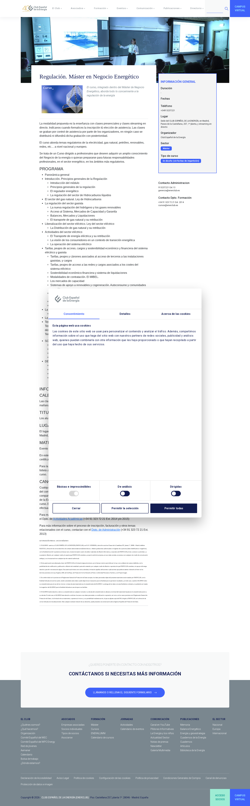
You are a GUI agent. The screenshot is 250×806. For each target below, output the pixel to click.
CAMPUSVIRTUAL (240, 8)
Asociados (77, 8)
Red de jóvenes (29, 746)
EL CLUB (25, 719)
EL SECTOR (219, 719)
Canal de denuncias (216, 778)
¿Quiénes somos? (30, 724)
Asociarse (66, 737)
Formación (100, 8)
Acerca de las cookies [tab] (175, 313)
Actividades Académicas (68, 518)
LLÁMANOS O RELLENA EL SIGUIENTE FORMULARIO (122, 692)
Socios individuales (71, 729)
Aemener (25, 750)
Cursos (95, 729)
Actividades (126, 724)
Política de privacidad (147, 778)
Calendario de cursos (102, 737)
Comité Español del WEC (34, 737)
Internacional (220, 733)
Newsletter (156, 746)
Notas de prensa (159, 741)
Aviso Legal (63, 778)
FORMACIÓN (98, 719)
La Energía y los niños (162, 733)
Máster (94, 724)
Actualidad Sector (160, 737)
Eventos (121, 8)
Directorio (196, 8)
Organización (28, 733)
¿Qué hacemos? (29, 729)
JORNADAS (126, 719)
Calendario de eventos (132, 729)
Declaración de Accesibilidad (36, 778)
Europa (216, 729)
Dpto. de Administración (105, 529)
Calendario (26, 754)
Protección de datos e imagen (37, 784)
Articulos (185, 746)
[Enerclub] (36, 8)
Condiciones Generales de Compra (182, 778)
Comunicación (145, 8)
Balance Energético (190, 729)
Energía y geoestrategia (192, 733)
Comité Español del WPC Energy (38, 741)
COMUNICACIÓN (160, 719)
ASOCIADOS (68, 719)
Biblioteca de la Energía (192, 750)
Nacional (217, 724)
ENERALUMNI (98, 733)
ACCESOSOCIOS (220, 797)
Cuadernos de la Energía (193, 737)
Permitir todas (173, 508)
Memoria (185, 724)
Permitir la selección (125, 508)
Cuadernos (186, 741)
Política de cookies (84, 778)
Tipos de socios (70, 733)
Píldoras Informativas (162, 729)
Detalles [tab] (125, 313)
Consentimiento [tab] (74, 313)
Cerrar (76, 508)
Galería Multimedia (160, 750)
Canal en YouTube (160, 724)
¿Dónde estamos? (30, 763)
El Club (56, 8)
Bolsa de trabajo (29, 758)
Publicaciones (172, 8)
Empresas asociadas (73, 724)
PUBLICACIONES (189, 719)
